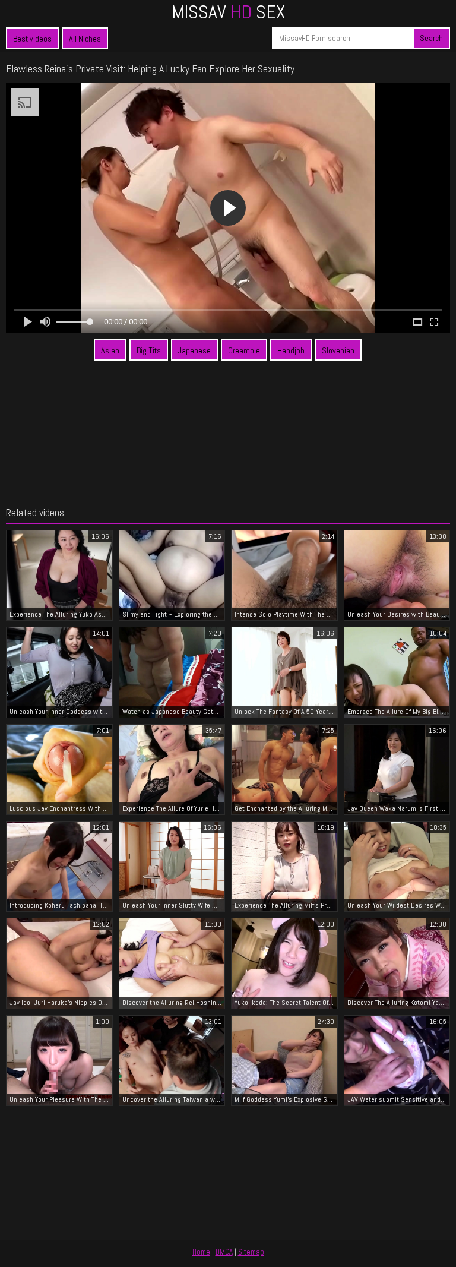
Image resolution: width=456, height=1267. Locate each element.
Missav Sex (228, 12)
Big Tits (149, 350)
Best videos (32, 38)
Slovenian (338, 350)
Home (201, 1252)
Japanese (194, 350)
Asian (110, 350)
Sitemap (251, 1252)
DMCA (224, 1252)
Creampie (244, 350)
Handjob (291, 350)
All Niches (85, 38)
